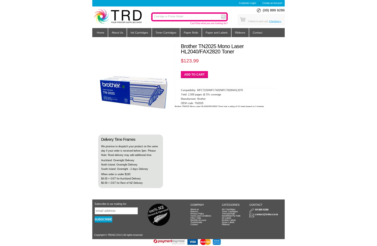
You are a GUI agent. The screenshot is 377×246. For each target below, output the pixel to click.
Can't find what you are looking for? (209, 23)
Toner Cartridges (166, 32)
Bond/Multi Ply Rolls (231, 216)
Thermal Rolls (228, 213)
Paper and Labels (217, 32)
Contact (257, 32)
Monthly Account (198, 220)
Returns (194, 211)
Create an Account (272, 3)
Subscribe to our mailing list (110, 203)
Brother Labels (229, 220)
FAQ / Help (195, 218)
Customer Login (247, 3)
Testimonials (196, 222)
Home (100, 32)
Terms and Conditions (200, 216)
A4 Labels (226, 218)
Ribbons (240, 32)
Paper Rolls (191, 32)
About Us (117, 32)
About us (194, 209)
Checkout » (275, 21)
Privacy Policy (197, 213)
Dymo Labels (228, 222)
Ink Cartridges (139, 32)
